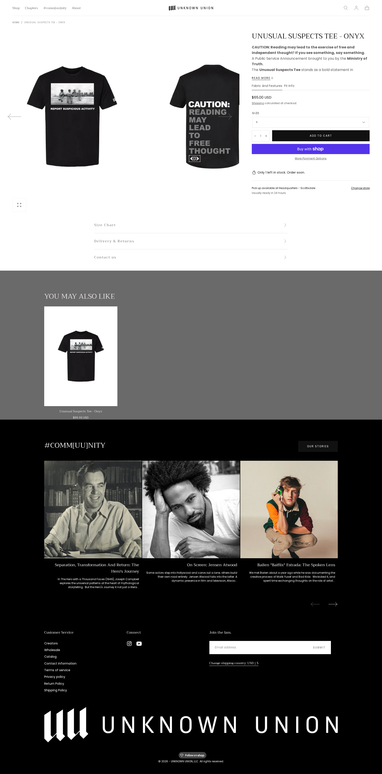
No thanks (191, 421)
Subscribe (217, 406)
